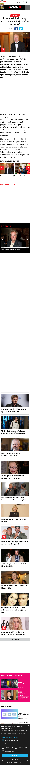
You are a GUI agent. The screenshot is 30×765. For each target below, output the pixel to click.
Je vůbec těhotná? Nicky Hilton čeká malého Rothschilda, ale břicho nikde (13, 633)
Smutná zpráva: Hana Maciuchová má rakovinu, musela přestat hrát (13, 477)
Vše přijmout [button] (15, 755)
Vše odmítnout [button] (15, 759)
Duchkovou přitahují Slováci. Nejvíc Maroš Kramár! (14, 521)
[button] (15, 737)
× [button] (28, 725)
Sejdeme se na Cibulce (22, 693)
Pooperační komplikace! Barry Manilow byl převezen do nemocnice (13, 410)
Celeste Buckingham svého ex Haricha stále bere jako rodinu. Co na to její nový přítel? (14, 610)
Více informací (21, 735)
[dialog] (15, 744)
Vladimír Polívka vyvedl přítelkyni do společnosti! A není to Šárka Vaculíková (13, 432)
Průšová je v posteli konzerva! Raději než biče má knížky (14, 587)
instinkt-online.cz (22, 718)
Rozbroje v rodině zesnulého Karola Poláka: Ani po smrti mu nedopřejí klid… (14, 499)
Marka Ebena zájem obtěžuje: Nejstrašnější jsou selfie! (10, 455)
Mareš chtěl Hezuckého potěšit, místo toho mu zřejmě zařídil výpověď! (14, 543)
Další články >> (15, 639)
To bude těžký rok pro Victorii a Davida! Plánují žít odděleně (13, 565)
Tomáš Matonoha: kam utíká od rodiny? (10, 249)
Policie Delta (22, 683)
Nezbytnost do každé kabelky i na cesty (23, 715)
